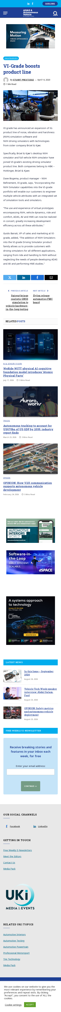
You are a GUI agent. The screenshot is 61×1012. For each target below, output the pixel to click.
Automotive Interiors (14, 934)
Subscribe (50, 3)
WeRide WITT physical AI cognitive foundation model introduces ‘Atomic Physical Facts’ (28, 372)
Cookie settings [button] (13, 1004)
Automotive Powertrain (15, 946)
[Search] (55, 13)
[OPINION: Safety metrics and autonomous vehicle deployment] (12, 712)
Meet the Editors (12, 856)
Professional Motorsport (16, 952)
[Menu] (5, 13)
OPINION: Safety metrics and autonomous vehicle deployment (38, 711)
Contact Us (9, 862)
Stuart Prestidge (23, 79)
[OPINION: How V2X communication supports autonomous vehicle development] (30, 459)
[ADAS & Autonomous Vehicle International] (30, 13)
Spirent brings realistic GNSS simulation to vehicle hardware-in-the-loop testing (17, 302)
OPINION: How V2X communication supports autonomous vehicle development (27, 486)
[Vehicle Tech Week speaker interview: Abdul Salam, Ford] (12, 693)
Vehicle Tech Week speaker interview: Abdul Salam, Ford (40, 692)
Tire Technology (11, 959)
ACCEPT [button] (30, 1004)
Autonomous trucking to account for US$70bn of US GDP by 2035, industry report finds (28, 429)
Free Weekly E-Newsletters (17, 850)
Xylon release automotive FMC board (43, 299)
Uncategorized (11, 58)
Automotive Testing (13, 940)
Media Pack (9, 868)
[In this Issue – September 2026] (12, 676)
